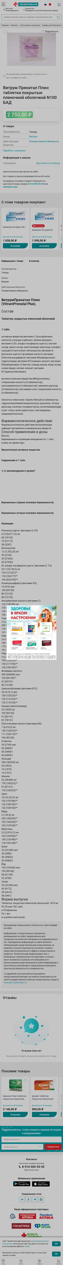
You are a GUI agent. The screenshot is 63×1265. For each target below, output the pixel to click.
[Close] (53, 608)
